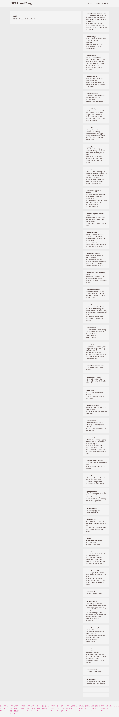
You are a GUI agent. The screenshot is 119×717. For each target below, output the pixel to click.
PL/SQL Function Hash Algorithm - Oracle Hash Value (95, 58)
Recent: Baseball (91, 670)
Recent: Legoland (92, 94)
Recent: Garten (91, 328)
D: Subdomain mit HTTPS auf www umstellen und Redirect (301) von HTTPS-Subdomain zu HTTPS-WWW (96, 18)
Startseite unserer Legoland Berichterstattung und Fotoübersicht (95, 97)
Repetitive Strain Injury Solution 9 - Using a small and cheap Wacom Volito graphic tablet (95, 152)
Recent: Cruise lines (92, 406)
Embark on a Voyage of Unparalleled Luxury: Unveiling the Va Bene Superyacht (96, 499)
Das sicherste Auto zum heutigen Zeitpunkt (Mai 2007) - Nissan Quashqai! (96, 118)
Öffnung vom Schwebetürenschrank (93, 543)
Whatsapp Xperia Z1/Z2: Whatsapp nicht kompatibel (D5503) (95, 424)
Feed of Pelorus (87, 706)
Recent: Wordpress (92, 438)
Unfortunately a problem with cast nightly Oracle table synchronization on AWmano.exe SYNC (96, 203)
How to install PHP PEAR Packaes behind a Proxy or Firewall (94, 318)
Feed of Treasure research (81, 706)
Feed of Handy (68, 706)
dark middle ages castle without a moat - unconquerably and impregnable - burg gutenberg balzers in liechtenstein (96, 616)
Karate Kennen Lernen (94, 594)
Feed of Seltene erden (53, 706)
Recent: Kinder (91, 649)
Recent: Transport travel (94, 571)
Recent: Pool (90, 170)
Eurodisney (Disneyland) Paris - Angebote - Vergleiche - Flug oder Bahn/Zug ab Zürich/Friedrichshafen (96, 349)
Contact (98, 3)
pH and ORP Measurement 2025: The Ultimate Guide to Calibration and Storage (95, 181)
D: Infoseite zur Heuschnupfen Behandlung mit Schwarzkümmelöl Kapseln (96, 244)
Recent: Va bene (91, 491)
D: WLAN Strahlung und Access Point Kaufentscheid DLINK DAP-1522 (95, 632)
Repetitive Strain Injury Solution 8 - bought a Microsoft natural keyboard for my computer (96, 159)
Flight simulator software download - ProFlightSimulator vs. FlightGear (96, 84)
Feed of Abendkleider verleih (45, 706)
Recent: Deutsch (91, 233)
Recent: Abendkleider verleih (95, 366)
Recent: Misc (90, 128)
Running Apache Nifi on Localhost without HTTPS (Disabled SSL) (94, 46)
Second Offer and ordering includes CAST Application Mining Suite (95, 196)
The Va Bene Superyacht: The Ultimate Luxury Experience (96, 494)
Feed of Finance (97, 706)
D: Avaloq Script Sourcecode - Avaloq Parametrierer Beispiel (96, 682)
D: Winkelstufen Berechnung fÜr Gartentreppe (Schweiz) (96, 331)
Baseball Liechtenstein (94, 672)
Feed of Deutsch (6, 706)
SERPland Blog (21, 3)
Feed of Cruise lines (62, 707)
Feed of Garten (33, 706)
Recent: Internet (91, 77)
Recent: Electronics (92, 552)
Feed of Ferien (38, 706)
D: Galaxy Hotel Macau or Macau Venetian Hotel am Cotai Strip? (96, 575)
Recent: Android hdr (92, 290)
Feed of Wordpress (74, 706)
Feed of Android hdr (23, 706)
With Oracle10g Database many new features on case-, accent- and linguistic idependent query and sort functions (95, 65)
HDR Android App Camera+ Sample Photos (95, 296)
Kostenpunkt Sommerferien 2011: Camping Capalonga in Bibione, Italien (95, 219)
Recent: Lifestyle (91, 109)
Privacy (105, 3)
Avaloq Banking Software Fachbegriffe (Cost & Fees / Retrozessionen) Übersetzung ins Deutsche (95, 237)
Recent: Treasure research (94, 461)
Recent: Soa (90, 305)
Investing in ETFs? (93, 512)
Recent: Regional (91, 601)
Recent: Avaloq (91, 679)
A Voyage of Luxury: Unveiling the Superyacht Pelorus (96, 479)
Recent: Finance (91, 508)
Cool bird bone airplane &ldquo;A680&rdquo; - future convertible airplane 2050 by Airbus (95, 581)
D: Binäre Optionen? (93, 510)
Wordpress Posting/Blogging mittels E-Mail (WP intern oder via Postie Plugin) (96, 442)
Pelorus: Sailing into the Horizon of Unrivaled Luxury (95, 483)
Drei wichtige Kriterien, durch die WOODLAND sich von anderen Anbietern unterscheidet (96, 638)
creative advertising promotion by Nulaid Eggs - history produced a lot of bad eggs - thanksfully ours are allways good (95, 135)
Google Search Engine (94, 130)
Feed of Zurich (103, 706)
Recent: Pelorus (91, 476)
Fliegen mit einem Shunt (27, 19)
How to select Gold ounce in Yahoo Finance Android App (95, 292)
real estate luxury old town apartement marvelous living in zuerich (96, 523)
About (90, 3)
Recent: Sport (90, 592)
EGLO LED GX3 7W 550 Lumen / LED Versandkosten (96, 555)
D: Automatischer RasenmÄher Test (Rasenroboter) (92, 335)
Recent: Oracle (91, 56)
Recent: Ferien (90, 345)
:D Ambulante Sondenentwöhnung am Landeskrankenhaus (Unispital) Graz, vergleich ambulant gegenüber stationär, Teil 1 (96, 261)
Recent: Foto (90, 390)
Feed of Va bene (92, 706)
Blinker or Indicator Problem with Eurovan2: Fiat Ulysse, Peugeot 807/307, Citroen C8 (96, 113)
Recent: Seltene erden (93, 377)
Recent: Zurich (91, 519)
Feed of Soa (28, 706)
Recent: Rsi (89, 147)
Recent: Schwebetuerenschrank (94, 539)
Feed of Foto (58, 706)
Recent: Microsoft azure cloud (96, 14)
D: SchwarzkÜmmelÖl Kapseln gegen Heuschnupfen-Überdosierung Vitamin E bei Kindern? (96, 659)
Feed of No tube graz (11, 708)
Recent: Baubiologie (92, 628)
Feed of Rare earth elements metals (16, 708)
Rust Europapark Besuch (95, 101)
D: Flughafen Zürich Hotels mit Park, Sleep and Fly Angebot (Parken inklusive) (96, 356)
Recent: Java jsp (91, 37)
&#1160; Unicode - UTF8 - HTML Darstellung (94, 79)
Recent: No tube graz (93, 254)
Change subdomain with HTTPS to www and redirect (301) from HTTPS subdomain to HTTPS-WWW (96, 26)
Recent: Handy (91, 421)
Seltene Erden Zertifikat (94, 379)
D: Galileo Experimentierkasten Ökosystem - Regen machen (95, 653)
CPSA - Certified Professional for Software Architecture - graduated (96, 40)
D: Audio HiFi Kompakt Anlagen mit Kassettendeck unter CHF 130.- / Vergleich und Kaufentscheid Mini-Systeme (96, 560)
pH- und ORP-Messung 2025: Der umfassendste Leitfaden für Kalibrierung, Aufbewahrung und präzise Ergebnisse (96, 174)
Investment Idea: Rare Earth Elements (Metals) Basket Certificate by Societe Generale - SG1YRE (96, 279)
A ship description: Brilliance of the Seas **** (95, 408)
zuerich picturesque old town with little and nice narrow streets (96, 529)
